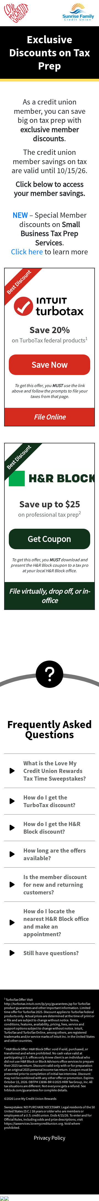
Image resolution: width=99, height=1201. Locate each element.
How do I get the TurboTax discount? (49, 801)
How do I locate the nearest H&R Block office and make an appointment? (56, 922)
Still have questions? (51, 953)
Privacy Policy (49, 1137)
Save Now (50, 364)
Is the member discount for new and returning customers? (55, 884)
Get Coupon (49, 538)
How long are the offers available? (54, 854)
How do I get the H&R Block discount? (52, 827)
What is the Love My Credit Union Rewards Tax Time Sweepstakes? (54, 770)
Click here (27, 252)
